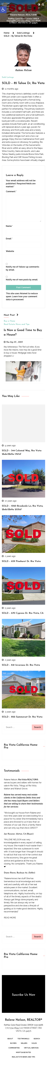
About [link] (10, 1039)
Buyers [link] (13, 1043)
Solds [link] (34, 1043)
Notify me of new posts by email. (22, 279)
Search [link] (37, 1039)
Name (9, 226)
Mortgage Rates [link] (23, 1052)
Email (9, 238)
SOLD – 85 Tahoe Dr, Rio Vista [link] (23, 83)
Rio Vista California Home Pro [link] (20, 746)
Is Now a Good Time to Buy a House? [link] (23, 332)
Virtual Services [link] (31, 1048)
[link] (3, 9)
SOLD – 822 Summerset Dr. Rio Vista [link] (22, 717)
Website (10, 251)
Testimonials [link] (23, 1039)
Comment (11, 191)
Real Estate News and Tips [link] (16, 324)
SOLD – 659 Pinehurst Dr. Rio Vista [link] (21, 561)
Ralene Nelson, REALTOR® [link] (23, 15)
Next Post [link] (9, 315)
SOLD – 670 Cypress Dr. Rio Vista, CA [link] (22, 613)
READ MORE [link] (10, 917)
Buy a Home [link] (9, 321)
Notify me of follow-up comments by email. (22, 268)
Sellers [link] (24, 1043)
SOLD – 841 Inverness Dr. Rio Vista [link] (21, 665)
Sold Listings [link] (8, 77)
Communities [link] (14, 1048)
